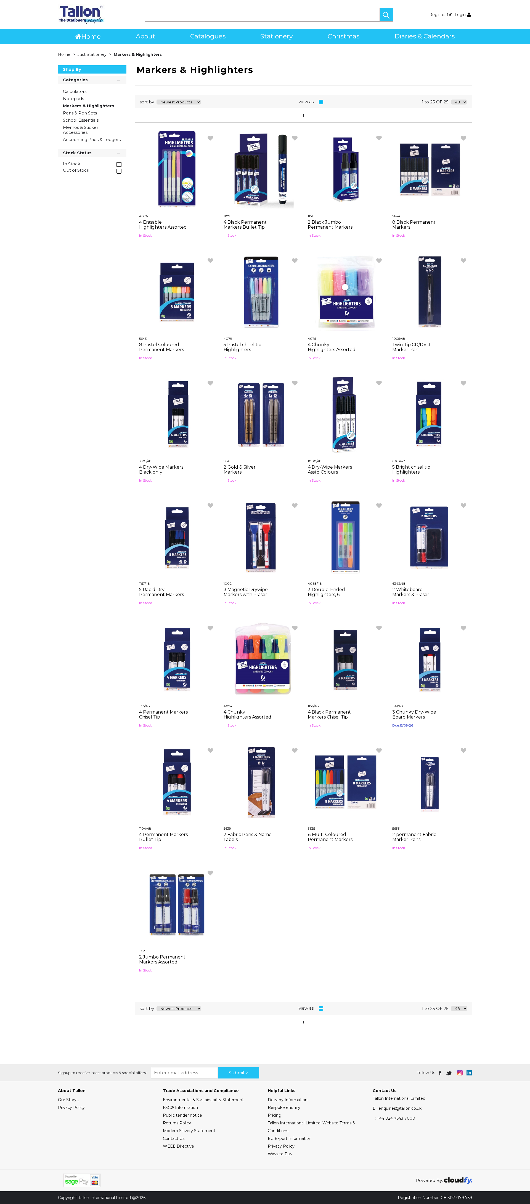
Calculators (74, 91)
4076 (143, 216)
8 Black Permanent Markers (414, 225)
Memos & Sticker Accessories (80, 130)
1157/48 (144, 583)
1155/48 (144, 706)
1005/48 (398, 338)
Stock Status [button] (77, 152)
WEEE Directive (178, 1146)
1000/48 (315, 461)
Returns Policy (177, 1123)
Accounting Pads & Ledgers (92, 139)
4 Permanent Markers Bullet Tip (163, 837)
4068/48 (315, 583)
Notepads (73, 98)
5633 (396, 828)
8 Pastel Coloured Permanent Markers (161, 347)
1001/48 (145, 461)
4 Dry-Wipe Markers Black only (161, 469)
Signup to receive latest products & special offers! (102, 1072)
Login (460, 14)
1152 (142, 951)
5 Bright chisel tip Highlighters (411, 469)
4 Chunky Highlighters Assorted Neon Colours (247, 717)
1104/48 (145, 828)
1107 (227, 216)
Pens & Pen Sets (80, 113)
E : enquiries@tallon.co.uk (397, 1108)
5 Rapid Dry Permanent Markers (161, 592)
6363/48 (398, 461)
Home (91, 36)
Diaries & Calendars (424, 36)
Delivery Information (288, 1099)
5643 (143, 338)
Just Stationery (93, 54)
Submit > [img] (238, 1072)
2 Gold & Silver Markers (240, 469)
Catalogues (208, 36)
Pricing (274, 1115)
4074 (228, 706)
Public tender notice (182, 1115)
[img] (440, 1072)
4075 (312, 338)
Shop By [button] (72, 69)
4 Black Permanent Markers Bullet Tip (245, 225)
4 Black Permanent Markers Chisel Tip (329, 714)
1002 (228, 583)
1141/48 (397, 706)
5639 (227, 828)
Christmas (343, 36)
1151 (310, 216)
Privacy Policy (71, 1107)
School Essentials (81, 120)
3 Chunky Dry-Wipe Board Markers (414, 714)
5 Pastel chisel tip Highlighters (242, 347)
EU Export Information (289, 1138)
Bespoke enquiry (284, 1107)
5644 (396, 216)
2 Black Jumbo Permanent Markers (330, 225)
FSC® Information (180, 1107)
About (145, 36)
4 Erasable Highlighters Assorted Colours (163, 227)
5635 (311, 828)
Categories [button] (75, 79)
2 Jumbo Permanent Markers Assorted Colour (162, 962)
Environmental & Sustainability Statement (203, 1099)
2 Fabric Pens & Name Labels (248, 837)
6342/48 (399, 583)
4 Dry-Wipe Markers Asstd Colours (330, 469)
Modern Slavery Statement (189, 1130)
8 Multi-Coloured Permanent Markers (330, 837)
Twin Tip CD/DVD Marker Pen (411, 347)
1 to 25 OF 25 (435, 102)
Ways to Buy (280, 1153)
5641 (227, 461)
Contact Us (173, 1138)
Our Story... (68, 1099)
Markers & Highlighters (138, 54)
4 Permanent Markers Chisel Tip (163, 714)
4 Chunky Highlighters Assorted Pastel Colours (332, 349)
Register (437, 14)
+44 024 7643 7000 (394, 1118)
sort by (147, 102)
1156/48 (313, 706)
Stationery (276, 36)
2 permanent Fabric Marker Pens (414, 837)
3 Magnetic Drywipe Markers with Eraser (246, 592)
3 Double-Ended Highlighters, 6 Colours (326, 594)
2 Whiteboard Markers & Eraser (410, 592)
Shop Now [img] (177, 247)
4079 (228, 338)
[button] (386, 15)
